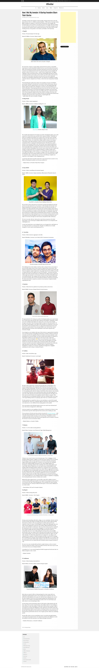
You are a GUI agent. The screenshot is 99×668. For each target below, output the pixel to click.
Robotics (25, 654)
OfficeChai (49, 4)
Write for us (61, 7)
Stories (43, 7)
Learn (47, 7)
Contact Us (56, 7)
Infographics (26, 642)
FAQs (69, 666)
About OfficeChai (66, 666)
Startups (39, 7)
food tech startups (51, 413)
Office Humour (27, 650)
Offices (51, 7)
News (25, 649)
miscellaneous (26, 647)
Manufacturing (27, 645)
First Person (26, 640)
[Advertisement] (68, 27)
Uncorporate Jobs (27, 659)
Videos (25, 661)
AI (35, 7)
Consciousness (27, 638)
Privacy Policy (72, 666)
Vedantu (50, 458)
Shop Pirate (35, 129)
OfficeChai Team (35, 17)
